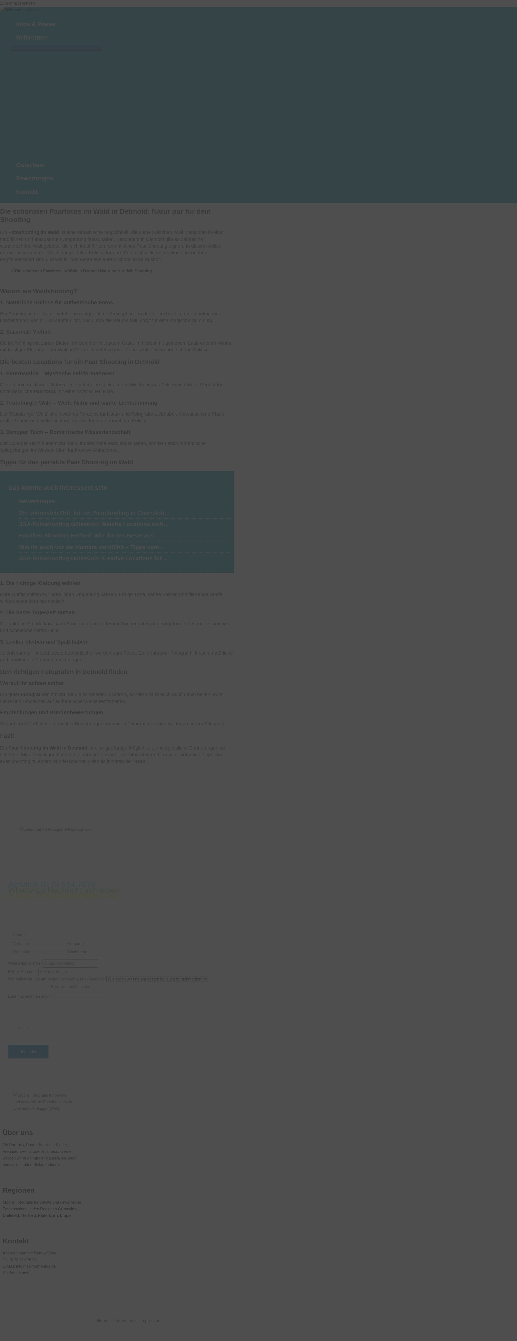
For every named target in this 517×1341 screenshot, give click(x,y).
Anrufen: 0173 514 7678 (52, 884)
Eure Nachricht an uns (29, 996)
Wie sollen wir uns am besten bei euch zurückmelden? (57, 979)
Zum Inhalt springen (17, 3)
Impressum (151, 1320)
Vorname (76, 943)
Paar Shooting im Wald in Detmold (47, 748)
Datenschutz (125, 1320)
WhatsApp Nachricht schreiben (64, 890)
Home (103, 1320)
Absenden (28, 1051)
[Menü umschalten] (56, 47)
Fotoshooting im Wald (33, 232)
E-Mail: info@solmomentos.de (62, 895)
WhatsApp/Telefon (25, 963)
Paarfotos (45, 391)
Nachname (77, 952)
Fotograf (31, 694)
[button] (50, 38)
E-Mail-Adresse (23, 971)
